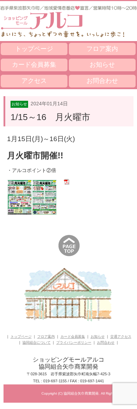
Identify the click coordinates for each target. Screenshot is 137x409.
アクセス (34, 80)
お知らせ (102, 64)
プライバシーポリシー (73, 342)
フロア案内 (102, 48)
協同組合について (36, 342)
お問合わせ (102, 80)
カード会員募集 (34, 64)
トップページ (34, 48)
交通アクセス (120, 336)
